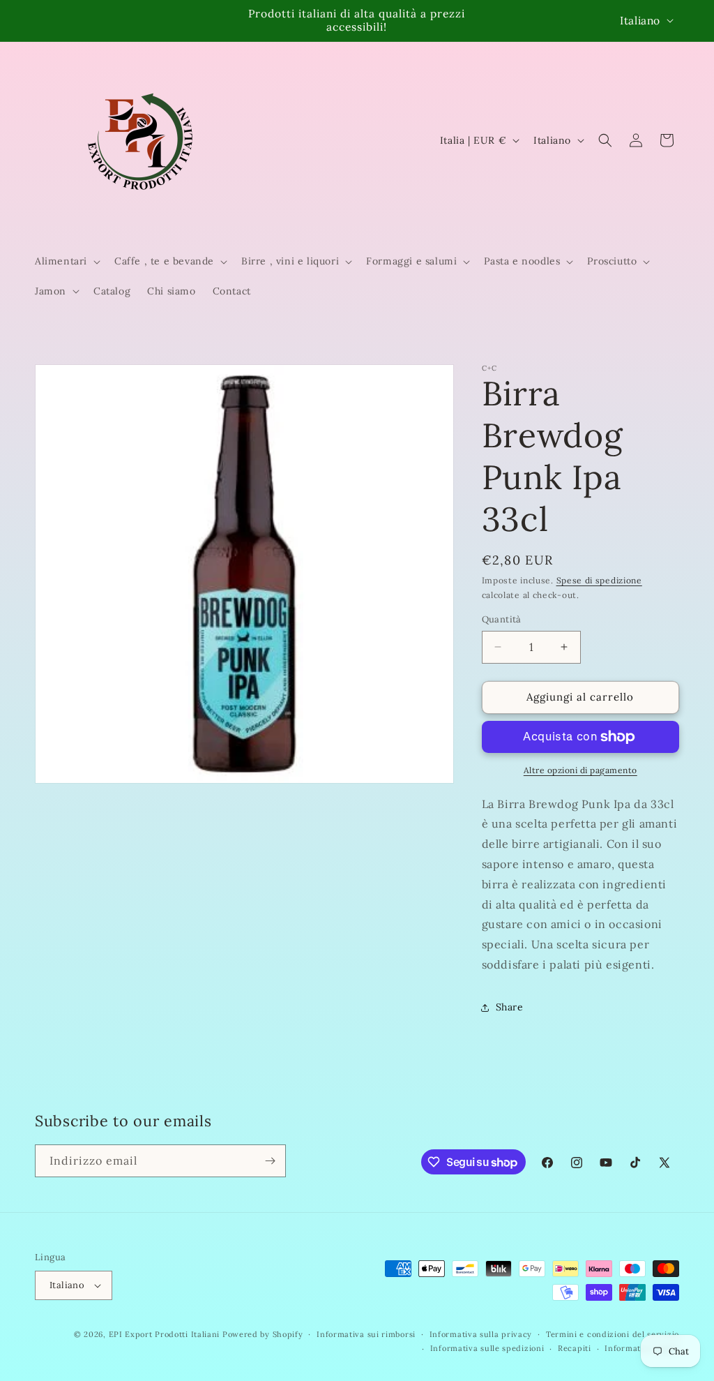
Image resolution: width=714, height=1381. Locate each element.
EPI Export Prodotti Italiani (164, 1334)
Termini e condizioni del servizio (612, 1334)
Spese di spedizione (599, 580)
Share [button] (510, 1007)
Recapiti (574, 1348)
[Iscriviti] (270, 1160)
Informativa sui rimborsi (366, 1334)
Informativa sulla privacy (481, 1334)
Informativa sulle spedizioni (487, 1348)
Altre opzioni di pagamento (580, 770)
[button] (66, 261)
